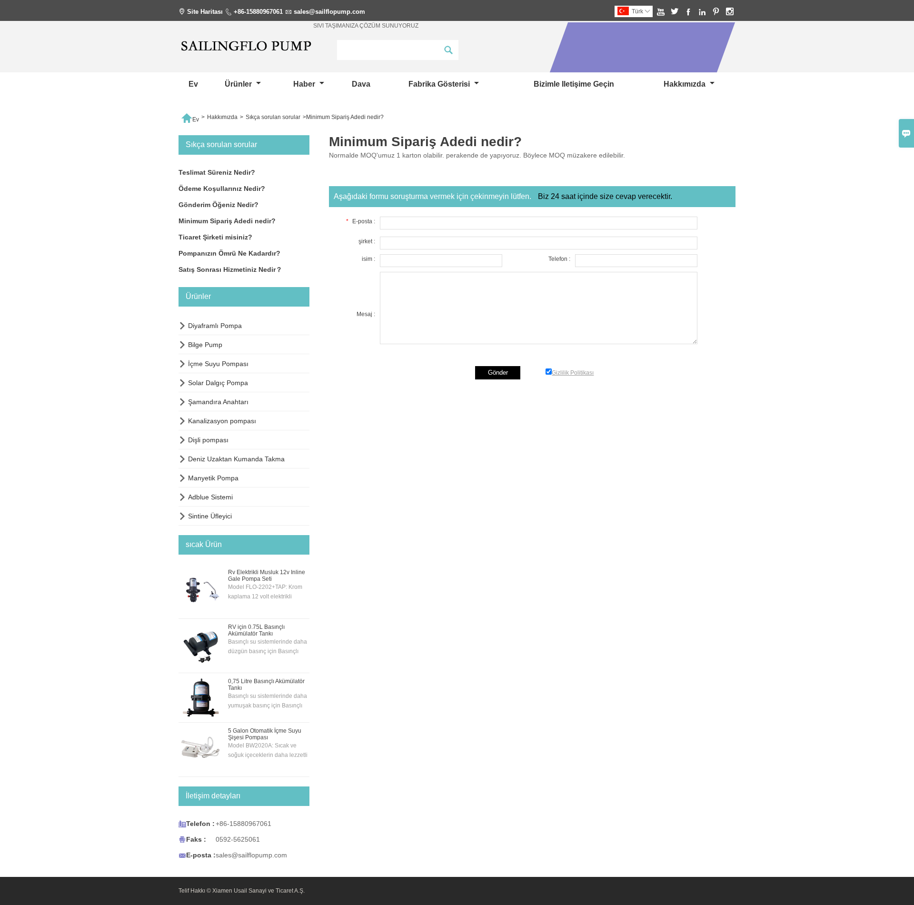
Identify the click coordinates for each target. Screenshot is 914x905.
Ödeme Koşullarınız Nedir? (222, 188)
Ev (193, 84)
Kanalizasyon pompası (222, 421)
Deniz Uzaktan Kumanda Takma (236, 459)
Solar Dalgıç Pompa (218, 383)
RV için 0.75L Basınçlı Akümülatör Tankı (256, 630)
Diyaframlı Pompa (215, 325)
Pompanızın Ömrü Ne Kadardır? (229, 253)
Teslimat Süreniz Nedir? (217, 172)
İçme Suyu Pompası (218, 364)
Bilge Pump (205, 344)
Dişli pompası (208, 440)
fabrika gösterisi (440, 84)
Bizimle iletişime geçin (574, 84)
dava (361, 84)
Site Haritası (205, 11)
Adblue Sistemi (210, 497)
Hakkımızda (685, 84)
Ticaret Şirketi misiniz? (215, 237)
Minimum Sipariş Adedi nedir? (227, 221)
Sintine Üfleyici (210, 516)
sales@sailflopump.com (329, 11)
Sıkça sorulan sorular (273, 117)
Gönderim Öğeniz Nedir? (218, 205)
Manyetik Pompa (213, 478)
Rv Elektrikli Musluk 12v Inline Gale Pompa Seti (266, 575)
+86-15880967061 (258, 11)
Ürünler (239, 84)
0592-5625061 (238, 839)
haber (305, 84)
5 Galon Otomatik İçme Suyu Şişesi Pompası (264, 734)
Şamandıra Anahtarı (218, 402)
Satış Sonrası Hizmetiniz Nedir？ (230, 269)
